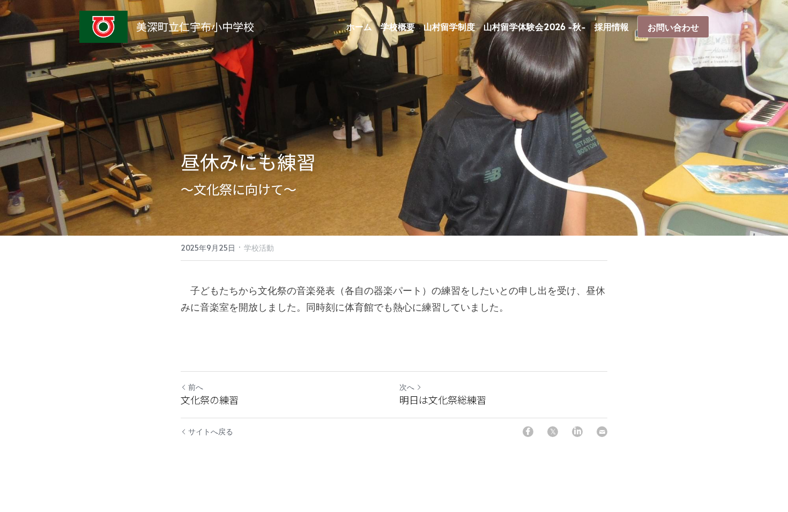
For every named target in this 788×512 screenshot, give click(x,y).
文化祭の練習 (210, 400)
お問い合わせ (673, 27)
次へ (406, 387)
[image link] (103, 26)
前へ (195, 387)
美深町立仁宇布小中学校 (195, 26)
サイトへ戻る (210, 431)
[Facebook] (528, 431)
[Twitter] (552, 431)
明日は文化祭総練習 (442, 400)
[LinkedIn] (577, 431)
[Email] (602, 431)
